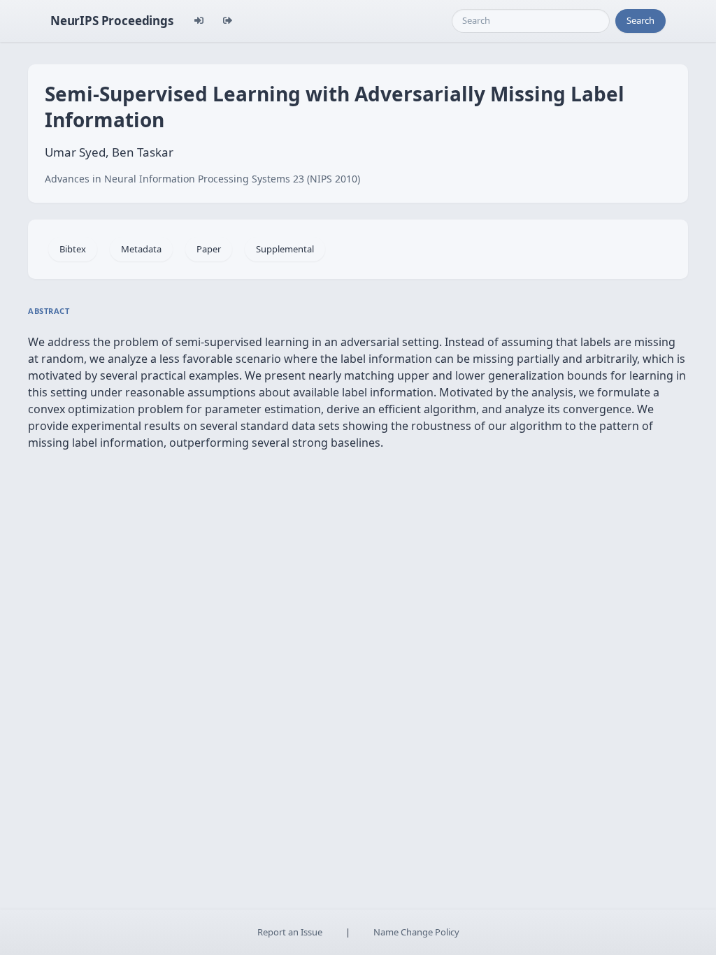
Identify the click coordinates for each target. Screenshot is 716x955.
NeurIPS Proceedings (111, 21)
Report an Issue (289, 932)
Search (640, 20)
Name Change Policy (416, 932)
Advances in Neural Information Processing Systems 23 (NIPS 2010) (202, 178)
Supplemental (285, 249)
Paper (208, 249)
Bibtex (72, 249)
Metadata (141, 249)
